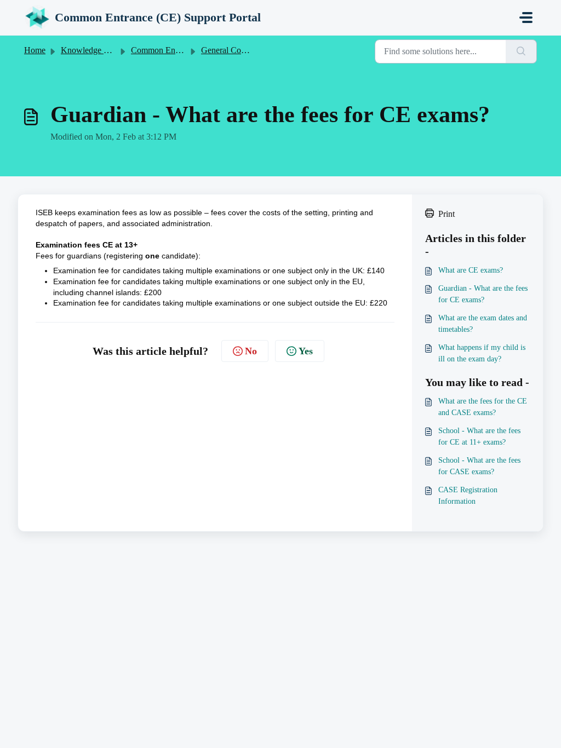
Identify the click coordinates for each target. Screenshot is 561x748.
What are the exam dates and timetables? (482, 323)
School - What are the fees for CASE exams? (479, 466)
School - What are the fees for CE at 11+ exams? (479, 436)
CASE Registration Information (467, 495)
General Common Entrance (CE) (258, 50)
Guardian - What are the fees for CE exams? (483, 294)
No (251, 351)
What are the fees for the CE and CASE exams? (482, 407)
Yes (306, 351)
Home (34, 50)
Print (446, 213)
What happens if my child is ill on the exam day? (481, 353)
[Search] (521, 51)
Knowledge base (90, 50)
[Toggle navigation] (526, 17)
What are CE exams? (470, 270)
